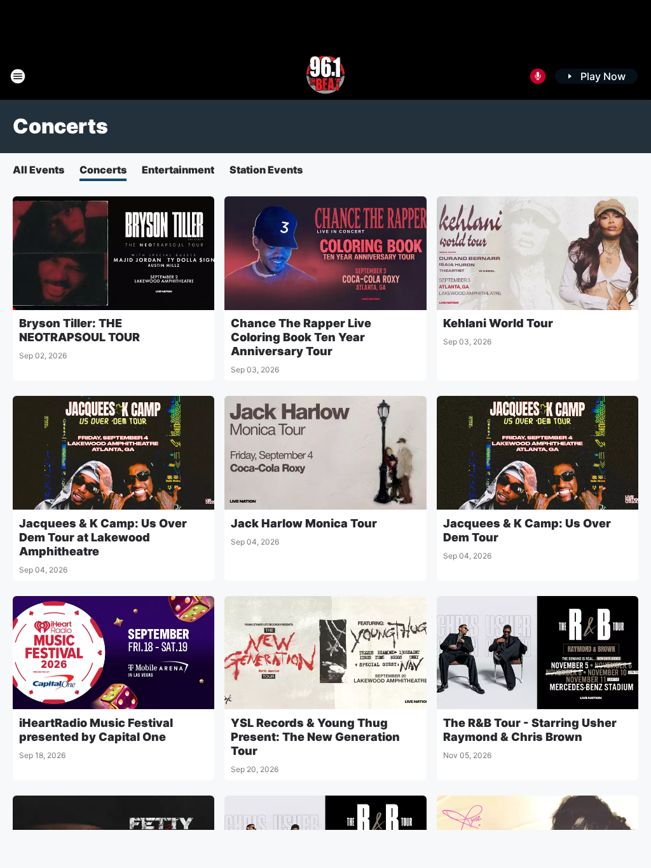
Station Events (266, 169)
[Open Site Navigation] (17, 76)
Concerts (103, 169)
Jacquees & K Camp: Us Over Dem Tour (527, 530)
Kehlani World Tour (498, 323)
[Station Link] (325, 76)
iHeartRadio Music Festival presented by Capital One (96, 729)
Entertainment (178, 169)
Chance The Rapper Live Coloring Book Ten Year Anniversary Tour (301, 337)
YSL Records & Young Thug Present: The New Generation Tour (315, 736)
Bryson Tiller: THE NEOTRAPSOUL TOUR (79, 330)
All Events (38, 169)
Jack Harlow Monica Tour (304, 523)
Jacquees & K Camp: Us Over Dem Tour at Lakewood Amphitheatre (103, 537)
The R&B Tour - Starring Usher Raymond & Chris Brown (530, 729)
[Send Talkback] (537, 76)
